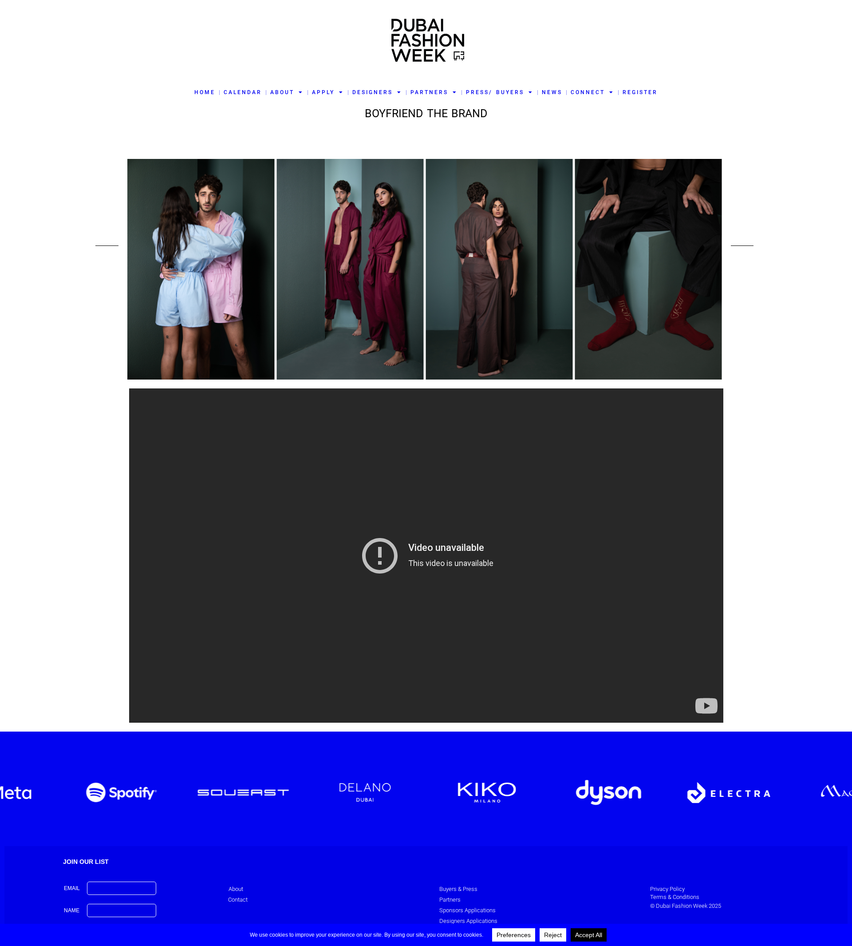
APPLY (323, 92)
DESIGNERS (372, 92)
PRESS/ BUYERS (495, 92)
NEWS (552, 92)
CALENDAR (243, 92)
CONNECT (588, 92)
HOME (204, 92)
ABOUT (282, 92)
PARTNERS (429, 92)
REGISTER (640, 92)
